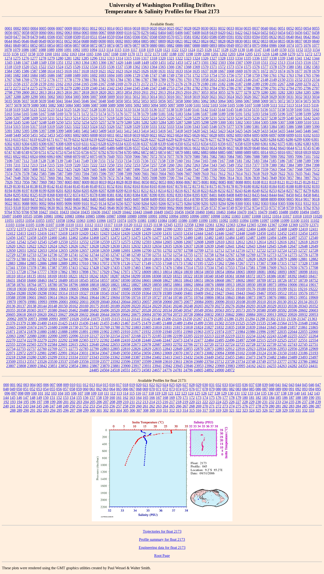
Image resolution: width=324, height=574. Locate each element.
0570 (170, 37)
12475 (136, 238)
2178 (187, 84)
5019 (196, 97)
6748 (17, 152)
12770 (261, 255)
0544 (102, 37)
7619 (264, 174)
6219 (93, 139)
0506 (51, 37)
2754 (179, 88)
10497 (6, 216)
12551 (73, 242)
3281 (273, 92)
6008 (94, 135)
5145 (230, 109)
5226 (170, 118)
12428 (136, 233)
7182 (247, 161)
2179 (196, 84)
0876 (128, 45)
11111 (79, 225)
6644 (290, 148)
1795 (196, 80)
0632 (273, 37)
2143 (222, 80)
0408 (196, 33)
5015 (162, 97)
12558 (94, 242)
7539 (170, 169)
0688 (85, 41)
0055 (315, 28)
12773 (271, 255)
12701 (157, 250)
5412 (128, 131)
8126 (307, 182)
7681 (128, 178)
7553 (230, 169)
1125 (200, 50)
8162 (128, 186)
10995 (184, 216)
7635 (298, 174)
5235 (247, 118)
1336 (256, 58)
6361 (264, 144)
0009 (68, 28)
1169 (123, 54)
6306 (42, 144)
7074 (162, 156)
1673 (273, 71)
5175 (111, 114)
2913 (162, 92)
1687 (59, 75)
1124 (191, 50)
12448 (240, 233)
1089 (51, 50)
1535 (102, 67)
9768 (34, 212)
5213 (68, 118)
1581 (298, 67)
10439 (116, 212)
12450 (261, 233)
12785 (73, 259)
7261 (179, 165)
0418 (204, 33)
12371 (314, 225)
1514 (290, 63)
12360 (199, 225)
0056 (8, 33)
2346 (145, 88)
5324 (93, 127)
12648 (303, 246)
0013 (102, 28)
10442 (127, 212)
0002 (17, 28)
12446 (219, 233)
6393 (17, 148)
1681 (8, 75)
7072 (153, 156)
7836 (247, 178)
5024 (230, 97)
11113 (98, 225)
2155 (8, 84)
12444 (198, 233)
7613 (230, 174)
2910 (136, 92)
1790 (170, 80)
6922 (17, 156)
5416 (162, 131)
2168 (111, 84)
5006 (85, 97)
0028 (187, 28)
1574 (239, 67)
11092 (223, 221)
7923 (315, 178)
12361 (209, 225)
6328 (102, 144)
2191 (273, 84)
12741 (73, 255)
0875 (119, 45)
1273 (317, 54)
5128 (93, 109)
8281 (315, 191)
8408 (230, 195)
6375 (281, 144)
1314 (119, 58)
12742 (83, 255)
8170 (179, 186)
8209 (119, 191)
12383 (115, 229)
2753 (170, 88)
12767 (230, 255)
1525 (68, 67)
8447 (281, 195)
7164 (196, 161)
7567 (290, 169)
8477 (60, 199)
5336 (187, 127)
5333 (170, 127)
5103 (214, 105)
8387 (145, 195)
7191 (8, 165)
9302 (256, 203)
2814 (51, 92)
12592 (136, 242)
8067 (188, 182)
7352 (239, 165)
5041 (59, 101)
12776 (303, 255)
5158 (281, 109)
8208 (111, 191)
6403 (68, 148)
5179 (145, 114)
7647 (8, 178)
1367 (111, 63)
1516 (307, 63)
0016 (128, 28)
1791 (179, 80)
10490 (294, 212)
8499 (153, 199)
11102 (314, 221)
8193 (315, 186)
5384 (273, 127)
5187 (204, 114)
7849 (273, 178)
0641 (298, 37)
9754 (256, 208)
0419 (213, 33)
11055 (40, 221)
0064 (77, 33)
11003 (236, 216)
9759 (290, 208)
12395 (188, 229)
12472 (115, 238)
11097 (264, 221)
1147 (258, 50)
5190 (230, 114)
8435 (256, 195)
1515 (298, 63)
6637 (230, 148)
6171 (50, 139)
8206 (94, 191)
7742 (187, 178)
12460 (52, 238)
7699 (162, 178)
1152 (299, 50)
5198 (298, 114)
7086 (247, 156)
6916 (281, 152)
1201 (214, 54)
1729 (136, 75)
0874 (111, 45)
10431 (54, 212)
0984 (264, 45)
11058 (60, 221)
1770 (34, 80)
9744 (222, 208)
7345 (222, 165)
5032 (298, 97)
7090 (273, 156)
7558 (256, 169)
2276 (42, 88)
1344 (315, 58)
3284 (298, 92)
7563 (273, 169)
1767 (8, 80)
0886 (179, 45)
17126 (125, 263)
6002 (77, 135)
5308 (290, 122)
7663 (68, 178)
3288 (17, 97)
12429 (146, 233)
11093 (233, 221)
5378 (239, 127)
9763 (315, 208)
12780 (21, 259)
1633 (179, 71)
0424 (256, 33)
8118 (273, 182)
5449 (17, 135)
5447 (315, 131)
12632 (136, 246)
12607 (188, 242)
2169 (119, 84)
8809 (213, 199)
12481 (198, 238)
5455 (60, 135)
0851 (25, 45)
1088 (42, 50)
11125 (147, 225)
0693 (128, 41)
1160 (48, 54)
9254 (111, 203)
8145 (76, 186)
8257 (290, 191)
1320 (162, 58)
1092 (76, 50)
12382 (105, 229)
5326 (111, 127)
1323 (187, 58)
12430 (157, 233)
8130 (17, 186)
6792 (102, 152)
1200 (206, 54)
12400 (219, 229)
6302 (8, 144)
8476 (51, 199)
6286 (289, 139)
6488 (119, 148)
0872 (93, 45)
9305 (282, 203)
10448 (148, 212)
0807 (153, 41)
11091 (213, 221)
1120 (158, 50)
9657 (145, 208)
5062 (204, 101)
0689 (93, 41)
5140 (187, 109)
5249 (51, 122)
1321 (170, 58)
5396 (34, 131)
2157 (25, 84)
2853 (119, 92)
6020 (145, 135)
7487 (128, 169)
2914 (170, 92)
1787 (145, 80)
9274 (171, 203)
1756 (230, 75)
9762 (307, 208)
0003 (25, 28)
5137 (162, 109)
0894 (222, 45)
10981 (48, 216)
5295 (196, 122)
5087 (94, 105)
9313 (315, 203)
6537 (136, 148)
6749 (25, 152)
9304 (273, 203)
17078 (115, 263)
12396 (199, 229)
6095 (256, 135)
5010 (119, 97)
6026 (196, 135)
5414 (145, 131)
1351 (60, 63)
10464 (231, 212)
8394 (187, 195)
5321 (68, 127)
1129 (233, 50)
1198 (189, 54)
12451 (271, 233)
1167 (106, 54)
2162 (59, 84)
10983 (69, 216)
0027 (179, 28)
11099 (284, 221)
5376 (222, 127)
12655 (63, 250)
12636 (177, 246)
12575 (125, 242)
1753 (204, 75)
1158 (31, 54)
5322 (76, 127)
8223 (204, 191)
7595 (94, 174)
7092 (281, 156)
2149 (273, 80)
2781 (187, 88)
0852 (34, 45)
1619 (93, 71)
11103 (9, 225)
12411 (313, 229)
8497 (136, 199)
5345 (204, 127)
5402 (85, 131)
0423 (247, 33)
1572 (222, 67)
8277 (298, 191)
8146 (85, 186)
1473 (196, 63)
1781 (93, 80)
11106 (39, 225)
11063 (80, 221)
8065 (171, 182)
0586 (213, 37)
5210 (42, 118)
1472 (188, 63)
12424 (115, 233)
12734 (42, 255)
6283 (264, 139)
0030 (204, 28)
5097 (171, 105)
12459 (42, 238)
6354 (204, 144)
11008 (256, 216)
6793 (111, 152)
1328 (222, 58)
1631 (162, 71)
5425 (239, 131)
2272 (8, 88)
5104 (223, 105)
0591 (230, 37)
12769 (250, 255)
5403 (94, 131)
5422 (213, 131)
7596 (102, 174)
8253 (273, 191)
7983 (51, 182)
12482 (209, 238)
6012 (119, 135)
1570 (204, 67)
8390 (153, 195)
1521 (34, 67)
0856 (68, 45)
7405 (25, 169)
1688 (68, 75)
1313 (111, 58)
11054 (29, 221)
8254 (281, 191)
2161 (51, 84)
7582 (34, 174)
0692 (119, 41)
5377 (230, 127)
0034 (239, 28)
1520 (25, 67)
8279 (307, 191)
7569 (307, 169)
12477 (157, 238)
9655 (136, 208)
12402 (240, 229)
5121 (33, 109)
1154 (316, 50)
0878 (145, 45)
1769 (25, 80)
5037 (25, 101)
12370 (303, 225)
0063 (68, 33)
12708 (188, 250)
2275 (34, 88)
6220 (102, 139)
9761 (298, 208)
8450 (290, 195)
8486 (111, 199)
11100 (294, 221)
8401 (213, 195)
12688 (115, 250)
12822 (188, 259)
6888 (239, 152)
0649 (42, 41)
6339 (162, 144)
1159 (40, 54)
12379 (73, 229)
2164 (76, 84)
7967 (34, 182)
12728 (313, 250)
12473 (125, 238)
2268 (290, 84)
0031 (213, 28)
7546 (187, 169)
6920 (315, 152)
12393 (178, 229)
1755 (222, 75)
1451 (162, 63)
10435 (85, 212)
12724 (282, 250)
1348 (34, 63)
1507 (239, 63)
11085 (172, 221)
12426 (125, 233)
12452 (282, 233)
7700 (170, 178)
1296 (93, 58)
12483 (219, 238)
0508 (68, 37)
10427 (43, 212)
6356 (222, 144)
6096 (264, 135)
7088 (256, 156)
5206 (8, 118)
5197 (290, 114)
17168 (167, 263)
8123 (290, 182)
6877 (170, 152)
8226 (213, 191)
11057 (50, 221)
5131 (110, 109)
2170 (128, 84)
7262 (187, 165)
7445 (93, 169)
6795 (128, 152)
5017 (179, 97)
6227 (153, 139)
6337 (145, 144)
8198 (34, 191)
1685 (42, 75)
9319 (25, 208)
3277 (239, 92)
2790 (264, 88)
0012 (93, 28)
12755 (188, 255)
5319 (51, 127)
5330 (145, 127)
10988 (121, 216)
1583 (315, 67)
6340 (170, 144)
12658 (94, 250)
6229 (170, 139)
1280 (59, 58)
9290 (196, 203)
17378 (31, 268)
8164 (145, 186)
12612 (240, 242)
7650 (25, 178)
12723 (271, 250)
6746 (315, 148)
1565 (162, 67)
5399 (60, 131)
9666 (179, 208)
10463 (221, 212)
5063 (213, 101)
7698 (153, 178)
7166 (213, 161)
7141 (76, 161)
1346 (17, 63)
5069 (264, 101)
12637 (188, 246)
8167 (170, 186)
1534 (93, 67)
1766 (315, 75)
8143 (59, 186)
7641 (307, 174)
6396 (34, 148)
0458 (315, 33)
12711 (209, 250)
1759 (256, 75)
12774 (282, 255)
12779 (10, 259)
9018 (315, 199)
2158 (34, 84)
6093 (239, 135)
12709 (199, 250)
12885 (31, 263)
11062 (70, 221)
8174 (204, 186)
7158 (162, 161)
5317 (34, 127)
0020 (153, 28)
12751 (157, 255)
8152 (111, 186)
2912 (153, 92)
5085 (77, 105)
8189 (298, 186)
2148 (264, 80)
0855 (59, 45)
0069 (119, 33)
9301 (247, 203)
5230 (204, 118)
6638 (239, 148)
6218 (84, 139)
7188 (298, 161)
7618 (256, 174)
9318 (17, 208)
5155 (255, 109)
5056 (162, 101)
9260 (136, 203)
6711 (298, 148)
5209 (34, 118)
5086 (86, 105)
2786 (230, 88)
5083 (60, 105)
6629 (171, 148)
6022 (162, 135)
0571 (179, 37)
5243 (315, 118)
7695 (145, 178)
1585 (17, 71)
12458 (31, 238)
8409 (239, 195)
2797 (315, 88)
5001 (42, 97)
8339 (42, 195)
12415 (31, 233)
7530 (162, 169)
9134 (102, 203)
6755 (76, 152)
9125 (94, 203)
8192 (307, 186)
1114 (109, 50)
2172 (145, 84)
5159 (290, 109)
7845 (264, 178)
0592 (239, 37)
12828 (250, 259)
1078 (8, 50)
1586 (25, 71)
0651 (59, 41)
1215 (257, 54)
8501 (162, 199)
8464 (8, 199)
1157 (23, 54)
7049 (111, 156)
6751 (42, 152)
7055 (119, 156)
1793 (187, 80)
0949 (230, 45)
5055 (153, 101)
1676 (290, 71)
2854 (128, 92)
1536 (111, 67)
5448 (8, 135)
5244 (8, 122)
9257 (128, 203)
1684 (34, 75)
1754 (213, 75)
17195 (198, 263)
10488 (283, 212)
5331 (153, 127)
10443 (137, 212)
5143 (213, 109)
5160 (298, 109)
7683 (136, 178)
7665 (76, 178)
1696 (128, 75)
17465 (136, 268)
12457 (21, 238)
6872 (145, 152)
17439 (125, 268)
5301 (230, 122)
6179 (67, 139)
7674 (119, 178)
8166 (162, 186)
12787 (94, 259)
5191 (239, 114)
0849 (17, 45)
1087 (33, 50)
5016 (170, 97)
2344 (128, 88)
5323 (85, 127)
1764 (298, 75)
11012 (266, 216)
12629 (104, 246)
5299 (213, 122)
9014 (298, 199)
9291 (205, 203)
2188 (247, 84)
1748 (162, 75)
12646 (282, 246)
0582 (196, 37)
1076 (307, 45)
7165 (204, 161)
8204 (77, 191)
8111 (264, 182)
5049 (111, 101)
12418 (63, 233)
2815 (60, 92)
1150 (283, 50)
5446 (307, 131)
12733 (31, 255)
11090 (203, 221)
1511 (264, 63)
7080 (196, 156)
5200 (315, 114)
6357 (230, 144)
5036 (17, 101)
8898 (264, 199)
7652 (34, 178)
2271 (315, 84)
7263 (196, 165)
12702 (167, 250)
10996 (194, 216)
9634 (77, 208)
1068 (281, 45)
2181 (213, 84)
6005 (85, 135)
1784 (119, 80)
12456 (10, 238)
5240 (290, 118)
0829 (230, 41)
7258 (162, 165)
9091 (34, 203)
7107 (17, 161)
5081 (43, 105)
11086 (182, 221)
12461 (63, 238)
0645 (17, 41)
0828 (222, 41)
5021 (213, 97)
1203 (232, 54)
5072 (281, 101)
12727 (303, 250)
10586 (38, 216)
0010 (77, 28)
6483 (85, 148)
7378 (264, 165)
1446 (128, 63)
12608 (199, 242)
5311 (315, 122)
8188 (290, 186)
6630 (179, 148)
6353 (196, 144)
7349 (230, 165)
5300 (222, 122)
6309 (68, 144)
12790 (115, 259)
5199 (307, 114)
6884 (213, 152)
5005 (77, 97)
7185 (273, 161)
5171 (76, 114)
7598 (119, 174)
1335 (247, 58)
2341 (102, 88)
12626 (73, 246)
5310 (307, 122)
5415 (153, 131)
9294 (222, 203)
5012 (136, 97)
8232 (222, 191)
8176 (222, 186)
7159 (170, 161)
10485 (273, 212)
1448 (136, 63)
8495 (128, 199)
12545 (42, 242)
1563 (145, 67)
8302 (25, 195)
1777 (59, 80)
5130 (102, 109)
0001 (8, 28)
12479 (177, 238)
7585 (42, 174)
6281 (247, 139)
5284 (162, 122)
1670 (247, 71)
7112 (25, 161)
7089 (264, 156)
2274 (25, 88)
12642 (240, 246)
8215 (170, 191)
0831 (247, 41)
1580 (290, 67)
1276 (25, 58)
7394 (307, 165)
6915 (273, 152)
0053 (298, 28)
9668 (188, 208)
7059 (128, 156)
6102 (307, 135)
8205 (85, 191)
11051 (9, 221)
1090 (59, 50)
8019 (102, 182)
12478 (167, 238)
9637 (85, 208)
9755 (264, 208)
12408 (282, 229)
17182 (188, 263)
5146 (238, 109)
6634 (213, 148)
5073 (290, 101)
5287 (179, 122)
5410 (111, 131)
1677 (298, 71)
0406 (179, 33)
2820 (102, 92)
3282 (281, 92)
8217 (187, 191)
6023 (170, 135)
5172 (85, 114)
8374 (76, 195)
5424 (230, 131)
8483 (94, 199)
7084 (230, 156)
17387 (52, 268)
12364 (241, 225)
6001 (68, 135)
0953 (239, 45)
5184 (187, 114)
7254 (145, 165)
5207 (17, 118)
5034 (315, 97)
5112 (282, 105)
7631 (290, 174)
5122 (42, 109)
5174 (102, 114)
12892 (73, 263)
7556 (239, 169)
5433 (264, 131)
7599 (128, 174)
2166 (93, 84)
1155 (6, 54)
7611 (213, 174)
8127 (315, 182)
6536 (128, 148)
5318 (42, 127)
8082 (214, 182)
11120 (127, 225)
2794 (290, 88)
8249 (256, 191)
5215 (85, 118)
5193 (256, 114)
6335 (128, 144)
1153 (307, 50)
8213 (153, 191)
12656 (73, 250)
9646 (111, 208)
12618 (303, 242)
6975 (93, 156)
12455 (313, 233)
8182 (256, 186)
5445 (298, 131)
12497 (292, 238)
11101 (304, 221)
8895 (247, 199)
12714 (230, 250)
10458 (189, 212)
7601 (145, 174)
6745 (307, 148)
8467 (17, 199)
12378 (63, 229)
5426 (247, 131)
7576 (17, 174)
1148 (266, 50)
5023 (222, 97)
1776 (51, 80)
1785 (128, 80)
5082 (52, 105)
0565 (128, 37)
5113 (290, 105)
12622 (31, 246)
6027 (204, 135)
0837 (298, 41)
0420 (222, 33)
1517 (315, 63)
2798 (8, 92)
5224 (153, 118)
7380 (273, 165)
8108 (256, 182)
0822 (187, 41)
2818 (85, 92)
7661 (59, 178)
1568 (187, 67)
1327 (213, 58)
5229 (196, 118)
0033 (230, 28)
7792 (213, 178)
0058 (25, 33)
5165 (25, 114)
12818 (146, 259)
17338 (313, 263)
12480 (188, 238)
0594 (256, 37)
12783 (52, 259)
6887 (230, 152)
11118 (118, 225)
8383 (128, 195)
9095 (60, 203)
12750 (146, 255)
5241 (298, 118)
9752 (247, 208)
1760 (264, 75)
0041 (273, 28)
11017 (287, 216)
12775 (292, 255)
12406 (261, 229)
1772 (42, 80)
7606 (179, 174)
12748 (125, 255)
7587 (60, 174)
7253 (136, 165)
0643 (315, 37)
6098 (281, 135)
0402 (153, 33)
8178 (230, 186)
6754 (68, 152)
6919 (307, 152)
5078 (18, 105)
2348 (162, 88)
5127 (85, 109)
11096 (254, 221)
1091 (68, 50)
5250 (60, 122)
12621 (21, 246)
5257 (102, 122)
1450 (153, 63)
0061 (51, 33)
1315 (128, 58)
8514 (187, 199)
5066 (239, 101)
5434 (273, 131)
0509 (77, 37)
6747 (8, 152)
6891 (256, 152)
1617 (76, 71)
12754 (177, 255)
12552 (84, 242)
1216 (266, 54)
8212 (145, 191)
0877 (136, 45)
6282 (255, 139)
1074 (290, 45)
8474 (42, 199)
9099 (77, 203)
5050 (119, 101)
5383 (264, 127)
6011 (111, 135)
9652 (128, 208)
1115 (117, 50)
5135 (144, 109)
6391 (315, 144)
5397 (42, 131)
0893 (213, 45)
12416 (42, 233)
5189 (222, 114)
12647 (292, 246)
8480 (68, 199)
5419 (187, 131)
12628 (94, 246)
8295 (17, 195)
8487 (119, 199)
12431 (167, 233)
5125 (68, 109)
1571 (213, 67)
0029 (196, 28)
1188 (172, 54)
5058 (179, 101)
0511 (93, 37)
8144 (68, 186)
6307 (51, 144)
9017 (307, 199)
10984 (79, 216)
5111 (273, 105)
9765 (17, 212)
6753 (59, 152)
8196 (17, 191)
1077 (315, 45)
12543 (32, 242)
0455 (290, 33)
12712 (219, 250)
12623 (42, 246)
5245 (17, 122)
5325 (102, 127)
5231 (213, 118)
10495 (314, 212)
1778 (68, 80)
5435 (281, 131)
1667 (222, 71)
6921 (8, 156)
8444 (273, 195)
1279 (51, 58)
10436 (95, 212)
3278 (247, 92)
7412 (42, 169)
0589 (222, 37)
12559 (105, 242)
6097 (273, 135)
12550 (63, 242)
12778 (313, 255)
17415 (73, 268)
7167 (221, 161)
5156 (264, 109)
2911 (145, 92)
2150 (281, 80)
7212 (25, 165)
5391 (8, 131)
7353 (247, 165)
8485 (102, 199)
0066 (94, 33)
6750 (34, 152)
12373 (21, 229)
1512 (273, 63)
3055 (222, 92)
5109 (265, 105)
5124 (59, 109)
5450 (25, 135)
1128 (224, 50)
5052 (136, 101)
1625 (136, 71)
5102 (205, 105)
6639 (247, 148)
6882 (196, 152)
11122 (137, 225)
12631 (125, 246)
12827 (240, 259)
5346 (213, 127)
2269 (298, 84)
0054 (307, 28)
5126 (76, 109)
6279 (230, 139)
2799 (17, 92)
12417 (52, 233)
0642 (307, 37)
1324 (196, 58)
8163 (136, 186)
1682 (17, 75)
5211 (51, 118)
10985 (90, 216)
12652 (32, 250)
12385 (136, 229)
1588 (42, 71)
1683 (25, 75)
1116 (126, 50)
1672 (264, 71)
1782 (102, 80)
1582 (307, 67)
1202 (223, 54)
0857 (76, 45)
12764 (219, 255)
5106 (240, 105)
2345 (136, 88)
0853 (42, 45)
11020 (317, 216)
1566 (170, 67)
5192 (247, 114)
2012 (213, 80)
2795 (298, 88)
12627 (83, 246)
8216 (179, 191)
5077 (9, 105)
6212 (76, 139)
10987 (111, 216)
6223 (119, 139)
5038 (34, 101)
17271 (250, 263)
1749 (170, 75)
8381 (111, 195)
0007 (60, 28)
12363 (230, 225)
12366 (262, 225)
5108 (257, 105)
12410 (303, 229)
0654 (76, 41)
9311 (298, 203)
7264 (204, 165)
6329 (111, 144)
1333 (230, 58)
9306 (290, 203)
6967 (59, 156)
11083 (152, 221)
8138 (34, 186)
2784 (213, 88)
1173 (156, 54)
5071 (273, 101)
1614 (51, 71)
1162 (65, 54)
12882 (313, 259)
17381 (42, 268)
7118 (33, 161)
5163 (8, 114)
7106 (8, 161)
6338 (153, 144)
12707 (178, 250)
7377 (256, 165)
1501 (205, 63)
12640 (219, 246)
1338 (273, 58)
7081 (204, 156)
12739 (63, 255)
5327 (119, 127)
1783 (111, 80)
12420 (83, 233)
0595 (264, 37)
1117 (134, 50)
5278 (111, 122)
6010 (102, 135)
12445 (209, 233)
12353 (178, 225)
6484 (94, 148)
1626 (145, 71)
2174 (162, 84)
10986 (100, 216)
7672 (111, 178)
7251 (119, 165)
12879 (282, 259)
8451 (298, 195)
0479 (34, 37)
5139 (179, 109)
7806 (222, 178)
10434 (74, 212)
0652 (68, 41)
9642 (94, 208)
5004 (68, 97)
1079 (16, 50)
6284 (272, 139)
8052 (154, 182)
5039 (42, 101)
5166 (34, 114)
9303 (264, 203)
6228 (161, 139)
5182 (170, 114)
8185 (281, 186)
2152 (298, 80)
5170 (68, 114)
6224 (127, 139)
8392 (170, 195)
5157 (273, 109)
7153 (119, 161)
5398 (51, 131)
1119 (150, 50)
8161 (119, 186)
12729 (10, 255)
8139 (42, 186)
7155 (136, 161)
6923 (25, 156)
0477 (17, 37)
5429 (256, 131)
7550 (213, 169)
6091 (222, 135)
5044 (68, 101)
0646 (25, 41)
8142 (51, 186)
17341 (10, 268)
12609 (209, 242)
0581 (187, 37)
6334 (119, 144)
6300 (306, 139)
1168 (114, 54)
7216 (59, 165)
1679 (315, 71)
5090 (120, 105)
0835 (281, 41)
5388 (298, 127)
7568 (298, 169)
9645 (102, 208)
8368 (51, 195)
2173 (153, 84)
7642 (315, 174)
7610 (205, 174)
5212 (59, 118)
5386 (290, 127)
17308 (271, 263)
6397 (42, 148)
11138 (157, 225)
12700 (146, 250)
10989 (132, 216)
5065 (230, 101)
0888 (196, 45)
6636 (222, 148)
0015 (119, 28)
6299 (298, 139)
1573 (230, 67)
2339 (85, 88)
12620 (10, 246)
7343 (213, 165)
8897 (256, 199)
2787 (239, 88)
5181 (162, 114)
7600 (136, 174)
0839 (307, 41)
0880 (153, 45)
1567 (179, 67)
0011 (85, 28)
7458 (111, 169)
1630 (153, 71)
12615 (271, 242)
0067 (102, 33)
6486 (111, 148)
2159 (42, 84)
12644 (261, 246)
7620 (273, 174)
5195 (273, 114)
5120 (25, 109)
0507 (60, 37)
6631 (188, 148)
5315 (17, 127)
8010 (94, 182)
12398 (209, 229)
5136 (153, 109)
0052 (290, 28)
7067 (145, 156)
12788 (104, 259)
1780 (85, 80)
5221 (128, 118)
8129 (8, 186)
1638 (213, 71)
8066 (179, 182)
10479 (262, 212)
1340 (290, 58)
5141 (196, 109)
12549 (52, 242)
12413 (21, 233)
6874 (162, 152)
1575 (247, 67)
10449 (158, 212)
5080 (35, 105)
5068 (256, 101)
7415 (51, 169)
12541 (11, 242)
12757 (198, 255)
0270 (136, 33)
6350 (179, 144)
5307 (282, 122)
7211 (17, 165)
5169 (59, 114)
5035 (8, 101)
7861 (298, 178)
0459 (8, 37)
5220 (119, 118)
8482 (85, 199)
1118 (142, 50)
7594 (85, 174)
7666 (85, 178)
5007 (94, 97)
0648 (34, 41)
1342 (307, 58)
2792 (281, 88)
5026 (247, 97)
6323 (93, 144)
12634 (157, 246)
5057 (170, 101)
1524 (59, 67)
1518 (8, 67)
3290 (34, 97)
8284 (8, 195)
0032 (222, 28)
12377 (52, 229)
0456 (298, 33)
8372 (68, 195)
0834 (273, 41)
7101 (307, 156)
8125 (298, 182)
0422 (239, 33)
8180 (247, 186)
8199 (42, 191)
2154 (315, 80)
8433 (247, 195)
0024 (162, 28)
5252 (77, 122)
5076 (315, 101)
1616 (68, 71)
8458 (307, 195)
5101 (197, 105)
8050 (145, 182)
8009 (85, 182)
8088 (239, 182)
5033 (307, 97)
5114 (298, 105)
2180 (204, 84)
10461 (210, 212)
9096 (68, 203)
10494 (304, 212)
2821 (111, 92)
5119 (16, 109)
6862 (136, 152)
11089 (193, 221)
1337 (264, 58)
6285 (281, 139)
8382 (119, 195)
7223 (102, 165)
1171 (139, 54)
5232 (222, 118)
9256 (119, 203)
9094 (51, 203)
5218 (111, 118)
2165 (85, 84)
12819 (157, 259)
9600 (34, 208)
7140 (68, 161)
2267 (281, 84)
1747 (153, 75)
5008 (102, 97)
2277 (51, 88)
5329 (136, 127)
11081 (142, 221)
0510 (85, 37)
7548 (204, 169)
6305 (34, 144)
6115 (17, 139)
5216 (93, 118)
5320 (59, 127)
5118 (8, 109)
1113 (101, 50)
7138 (51, 161)
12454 (303, 233)
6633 (205, 148)
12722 (261, 250)
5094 (154, 105)
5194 (264, 114)
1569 (196, 67)
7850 (281, 178)
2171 (136, 84)
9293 (213, 203)
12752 (167, 255)
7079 (187, 156)
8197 (25, 191)
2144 (230, 80)
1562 (136, 67)
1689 (76, 75)
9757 (273, 208)
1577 (264, 67)
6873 (153, 152)
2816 (68, 92)
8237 (230, 191)
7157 (153, 161)
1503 (222, 63)
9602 (42, 208)
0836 (290, 41)
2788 (247, 88)
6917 (290, 152)
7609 (196, 174)
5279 (119, 122)
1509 (247, 63)
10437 (106, 212)
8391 (162, 195)
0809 (162, 41)
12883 (10, 263)
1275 (17, 58)
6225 (136, 139)
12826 (230, 259)
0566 (136, 37)
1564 (153, 67)
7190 (315, 161)
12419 (73, 233)
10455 (168, 212)
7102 (315, 156)
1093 (85, 50)
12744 (94, 255)
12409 (292, 229)
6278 (221, 139)
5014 (153, 97)
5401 (77, 131)
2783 (204, 88)
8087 (231, 182)
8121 (281, 182)
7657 (42, 178)
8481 (77, 199)
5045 (76, 101)
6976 (102, 156)
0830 (239, 41)
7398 (315, 165)
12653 (42, 250)
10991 (152, 216)
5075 (307, 101)
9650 (119, 208)
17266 (230, 263)
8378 (93, 195)
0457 (307, 33)
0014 (111, 28)
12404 (251, 229)
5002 (51, 97)
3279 (256, 92)
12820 (167, 259)
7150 (93, 161)
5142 (204, 109)
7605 (171, 174)
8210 (128, 191)
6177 (59, 139)
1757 (239, 75)
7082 (213, 156)
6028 (213, 135)
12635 (167, 246)
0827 (213, 41)
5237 (264, 118)
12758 (209, 255)
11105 (29, 225)
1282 (76, 58)
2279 (68, 88)
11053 (19, 221)
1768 (17, 80)
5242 (307, 118)
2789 (256, 88)
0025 (170, 28)
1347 (25, 63)
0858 (85, 45)
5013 (145, 97)
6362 (273, 144)
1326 (204, 58)
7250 (111, 165)
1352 (68, 63)
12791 (125, 259)
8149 (93, 186)
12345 (168, 225)
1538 (128, 67)
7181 (238, 161)
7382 (281, 165)
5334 (179, 127)
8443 (264, 195)
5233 (230, 118)
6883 (204, 152)
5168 (51, 114)
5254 (85, 122)
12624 (52, 246)
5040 (51, 101)
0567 (145, 37)
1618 (85, 71)
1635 (196, 71)
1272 (308, 54)
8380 (102, 195)
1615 (59, 71)
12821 (177, 259)
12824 (209, 259)
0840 (315, 41)
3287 (8, 97)
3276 (230, 92)
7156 (144, 161)
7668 (93, 178)
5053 (145, 101)
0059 (34, 33)
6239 (178, 139)
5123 (51, 109)
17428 (94, 268)
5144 (221, 109)
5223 (145, 118)
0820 (170, 41)
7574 (8, 174)
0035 (247, 28)
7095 (290, 156)
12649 (313, 246)
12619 (313, 242)
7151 (102, 161)
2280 (76, 88)
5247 (34, 122)
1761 (273, 75)
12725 (292, 250)
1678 (307, 71)
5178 (136, 114)
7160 (179, 161)
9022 (8, 203)
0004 (34, 28)
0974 (247, 45)
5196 (281, 114)
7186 (281, 161)
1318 (153, 58)
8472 (34, 199)
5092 (137, 105)
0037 (256, 28)
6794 (119, 152)
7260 (170, 165)
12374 (32, 229)
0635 (281, 37)
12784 (63, 259)
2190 (264, 84)
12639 (209, 246)
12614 (261, 242)
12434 (188, 233)
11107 (49, 225)
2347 (153, 88)
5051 (128, 101)
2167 (102, 84)
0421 (230, 33)
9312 (307, 203)
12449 (250, 233)
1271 (300, 54)
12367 (272, 225)
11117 (108, 225)
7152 (110, 161)
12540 (313, 238)
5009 (111, 97)
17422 (83, 268)
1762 (281, 75)
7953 (17, 182)
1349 (42, 63)
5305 (264, 122)
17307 (261, 263)
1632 (170, 71)
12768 (240, 255)
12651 (21, 250)
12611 (230, 242)
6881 (187, 152)
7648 (17, 178)
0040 (264, 28)
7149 (85, 161)
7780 (196, 178)
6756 (85, 152)
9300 (239, 203)
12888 (52, 263)
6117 (25, 139)
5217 (102, 118)
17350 (21, 268)
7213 (34, 165)
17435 (115, 268)
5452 (42, 135)
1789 (162, 80)
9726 (204, 208)
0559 (111, 37)
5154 (247, 109)
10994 (173, 216)
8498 (145, 199)
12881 (303, 259)
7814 (230, 178)
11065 (91, 221)
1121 (166, 50)
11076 (131, 221)
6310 (77, 144)
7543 (179, 169)
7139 (59, 161)
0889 (204, 45)
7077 (170, 156)
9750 (239, 208)
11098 (274, 221)
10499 (17, 216)
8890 (239, 199)
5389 (307, 127)
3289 (25, 97)
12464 (83, 238)
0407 (187, 33)
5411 (119, 131)
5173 (93, 114)
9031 (17, 203)
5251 (68, 122)
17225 (209, 263)
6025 (187, 135)
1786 (136, 80)
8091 (248, 182)
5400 (68, 131)
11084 (162, 221)
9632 (68, 208)
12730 (21, 255)
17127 (136, 263)
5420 (196, 131)
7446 (102, 169)
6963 (51, 156)
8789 (196, 199)
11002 (225, 216)
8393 (179, 195)
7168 (230, 161)
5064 (222, 101)
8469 (25, 199)
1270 (291, 54)
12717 (250, 250)
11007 (246, 216)
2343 (119, 88)
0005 (42, 28)
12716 (240, 250)
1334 (239, 58)
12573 (115, 242)
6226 (144, 139)
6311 (85, 144)
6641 (264, 148)
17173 (177, 263)
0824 (204, 41)
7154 (127, 161)
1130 (241, 50)
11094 (244, 221)
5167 (42, 114)
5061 (196, 101)
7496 (136, 169)
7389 (298, 165)
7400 (8, 169)
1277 (34, 58)
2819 (94, 92)
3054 (213, 92)
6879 (179, 152)
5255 (94, 122)
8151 (102, 186)
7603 (153, 174)
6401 (60, 148)
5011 (128, 97)
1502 (213, 63)
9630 (51, 208)
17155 (157, 263)
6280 (238, 139)
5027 (256, 97)
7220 (76, 165)
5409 (102, 131)
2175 (170, 84)
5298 (205, 122)
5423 (222, 131)
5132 (119, 109)
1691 (85, 75)
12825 (219, 259)
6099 (290, 135)
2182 (222, 84)
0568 (153, 37)
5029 (273, 97)
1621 (102, 71)
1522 (42, 67)
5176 (119, 114)
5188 (213, 114)
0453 (273, 33)
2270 (307, 84)
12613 (250, 242)
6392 (8, 148)
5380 (247, 127)
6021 (153, 135)
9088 (25, 203)
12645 (271, 246)
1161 (56, 54)
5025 (239, 97)
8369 (59, 195)
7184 (264, 161)
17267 (240, 263)
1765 (307, 75)
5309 (299, 122)
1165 (89, 54)
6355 (213, 144)
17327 (292, 263)
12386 (146, 229)
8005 (68, 182)
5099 (180, 105)
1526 (76, 67)
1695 (119, 75)
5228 (187, 118)
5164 (17, 114)
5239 (281, 118)
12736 (52, 255)
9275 (179, 203)
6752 (51, 152)
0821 (179, 41)
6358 (239, 144)
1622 (111, 71)
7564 (281, 169)
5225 (162, 118)
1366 (102, 63)
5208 (25, 118)
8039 (128, 182)
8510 (171, 199)
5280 (128, 122)
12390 (167, 229)
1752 (196, 75)
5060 (187, 101)
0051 (281, 28)
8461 (315, 195)
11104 (19, 225)
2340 (93, 88)
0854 (51, 45)
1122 (175, 50)
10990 (142, 216)
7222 (93, 165)
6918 (298, 152)
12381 (94, 229)
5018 (187, 97)
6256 (187, 139)
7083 (222, 156)
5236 (256, 118)
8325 (34, 195)
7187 (290, 161)
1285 (85, 58)
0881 (162, 45)
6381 (290, 144)
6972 (85, 156)
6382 (298, 144)
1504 (230, 63)
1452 (171, 63)
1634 (187, 71)
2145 (239, 80)
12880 (292, 259)
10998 (215, 216)
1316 (136, 58)
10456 (179, 212)
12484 (230, 238)
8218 (196, 191)
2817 (77, 92)
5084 (69, 105)
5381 (256, 127)
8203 (68, 191)
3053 (204, 92)
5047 (93, 101)
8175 (213, 186)
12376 (42, 229)
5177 (128, 114)
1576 (256, 67)
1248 (274, 54)
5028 (264, 97)
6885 (222, 152)
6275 (195, 139)
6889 (247, 152)
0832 (256, 41)
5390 (315, 127)
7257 (153, 165)
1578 (273, 67)
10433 (64, 212)
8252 (264, 191)
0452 (264, 33)
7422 (59, 169)
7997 (60, 182)
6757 (93, 152)
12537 (303, 238)
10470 (241, 212)
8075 (196, 182)
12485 (240, 238)
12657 (84, 250)
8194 (8, 191)
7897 (307, 178)
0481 (42, 37)
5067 (247, 101)
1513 (281, 63)
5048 (102, 101)
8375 (85, 195)
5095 (163, 105)
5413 (136, 131)
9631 (60, 208)
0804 (136, 41)
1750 (179, 75)
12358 (189, 225)
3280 (264, 92)
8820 (222, 199)
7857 (290, 178)
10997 (205, 216)
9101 (85, 203)
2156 (17, 84)
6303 (17, 144)
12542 (21, 242)
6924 (34, 156)
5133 (127, 109)
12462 (73, 238)
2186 (230, 84)
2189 (256, 84)
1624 (128, 71)
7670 (102, 178)
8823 (230, 199)
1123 (183, 50)
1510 (256, 63)
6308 (60, 144)
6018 (128, 135)
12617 (292, 242)
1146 (249, 50)
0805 (145, 41)
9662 (171, 208)
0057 (17, 33)
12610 (219, 242)
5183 (179, 114)
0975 (256, 45)
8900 (281, 199)
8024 (111, 182)
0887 (187, 45)
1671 (256, 71)
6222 (110, 139)
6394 (25, 148)
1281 (68, 58)
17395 (63, 268)
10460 (200, 212)
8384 (136, 195)
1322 (179, 58)
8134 (25, 186)
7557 (247, 169)
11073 (111, 221)
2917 (196, 92)
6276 (204, 139)
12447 (230, 233)
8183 (264, 186)
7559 (264, 169)
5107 (248, 105)
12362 (220, 225)
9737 (213, 208)
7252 (128, 165)
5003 (60, 97)
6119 (33, 139)
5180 (153, 114)
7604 (162, 174)
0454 (281, 33)
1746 (145, 75)
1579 (281, 67)
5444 (290, 131)
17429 (104, 268)
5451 (34, 135)
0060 (42, 33)
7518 (153, 169)
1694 (111, 75)
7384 (290, 165)
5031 (290, 97)
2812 (34, 92)
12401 (230, 229)
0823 (196, 41)
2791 (273, 88)
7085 (239, 156)
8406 (222, 195)
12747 (115, 255)
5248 (42, 122)
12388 (157, 229)
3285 (307, 92)
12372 (11, 229)
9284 (188, 203)
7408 (34, 169)
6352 (187, 144)
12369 (293, 225)
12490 (261, 238)
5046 (85, 101)
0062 (60, 33)
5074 (298, 101)
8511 (179, 199)
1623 (119, 71)
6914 (264, 152)
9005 (290, 199)
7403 (17, 169)
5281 (136, 122)
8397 (204, 195)
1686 (51, 75)
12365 (251, 225)
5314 (8, 127)
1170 (131, 54)
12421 (94, 233)
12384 (125, 229)
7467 (119, 169)
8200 (51, 191)
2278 (59, 88)
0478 (25, 37)
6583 (153, 148)
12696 (136, 250)
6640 (256, 148)
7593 (77, 174)
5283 (153, 122)
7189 (307, 161)
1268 (283, 54)
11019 (307, 216)
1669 (239, 71)
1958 (204, 80)
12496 (282, 238)
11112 (88, 225)
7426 (76, 169)
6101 (298, 135)
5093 (146, 105)
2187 (239, 84)
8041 (137, 182)
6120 (42, 139)
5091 (129, 105)
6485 (102, 148)
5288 (188, 122)
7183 (255, 161)
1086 (25, 50)
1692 (93, 75)
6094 (247, 135)
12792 (136, 259)
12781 (31, 259)
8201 (60, 191)
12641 (230, 246)
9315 (8, 208)
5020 (204, 97)
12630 (115, 246)
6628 (162, 148)
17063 (94, 263)
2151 (290, 80)
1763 (290, 75)
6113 (8, 139)
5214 (76, 118)
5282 (145, 122)
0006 (51, 28)
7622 (281, 174)
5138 (170, 109)
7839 (256, 178)
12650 (11, 250)
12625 (63, 246)
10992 (163, 216)
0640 (290, 37)
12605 (167, 242)
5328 (128, 127)
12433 (177, 233)
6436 (77, 148)
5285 (171, 122)
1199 (197, 54)
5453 (51, 135)
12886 (42, 263)
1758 (247, 75)
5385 (281, 127)
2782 (196, 88)
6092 (230, 135)
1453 (179, 63)
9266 (162, 203)
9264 (145, 203)
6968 (68, 156)
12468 (94, 238)
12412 (10, 233)
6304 (25, 144)
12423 (104, 233)
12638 (198, 246)
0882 (170, 45)
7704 (179, 178)
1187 (164, 54)
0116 (128, 33)
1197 (181, 54)
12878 (271, 259)
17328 (303, 263)
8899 (273, 199)
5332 (162, 127)
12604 (157, 242)
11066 (101, 221)
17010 (83, 263)
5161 (307, 109)
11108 (59, 225)
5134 (136, 109)
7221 (85, 165)
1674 (281, 71)
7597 (111, 174)
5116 (315, 105)
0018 (136, 28)
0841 (8, 45)
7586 (51, 174)
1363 (77, 63)
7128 (42, 161)
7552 (222, 169)
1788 (153, 80)
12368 (282, 225)
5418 (179, 131)
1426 (119, 63)
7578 (25, 174)
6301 (315, 139)
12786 (83, 259)
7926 (9, 182)
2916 (187, 92)
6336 (136, 144)
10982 (59, 216)
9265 (153, 203)
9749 (230, 208)
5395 (25, 131)
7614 (239, 174)
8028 (120, 182)
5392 (17, 131)
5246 (25, 122)
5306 (273, 122)
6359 (247, 144)
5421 (204, 131)
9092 (42, 203)
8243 (239, 191)
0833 (264, 41)
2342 (111, 88)
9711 (196, 208)
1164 (81, 54)
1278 (42, 58)
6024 (179, 135)
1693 (102, 75)
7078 (179, 156)
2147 (256, 80)
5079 (26, 105)
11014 (276, 216)
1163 (73, 54)
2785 (222, 88)
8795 (204, 199)
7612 (222, 174)
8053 (162, 182)
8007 (77, 182)
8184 (273, 186)
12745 (104, 255)
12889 (63, 263)
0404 (162, 33)
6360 (256, 144)
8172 (187, 186)
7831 (239, 178)
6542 (145, 148)
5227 (179, 118)
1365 (94, 63)
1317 (145, 58)
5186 (196, 114)
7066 (136, 156)
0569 (162, 37)
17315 (282, 263)
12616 (282, 242)
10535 (27, 216)
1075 (298, 45)
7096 (298, 156)
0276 (145, 33)
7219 (68, 165)
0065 (85, 33)
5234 (239, 118)
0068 (111, 33)
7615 (247, 174)
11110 (69, 225)
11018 (297, 216)
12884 (21, 263)
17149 (146, 263)
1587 (34, 71)
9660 (162, 208)
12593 (146, 242)
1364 (85, 63)
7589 (68, 174)
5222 (136, 118)
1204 (240, 54)
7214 (42, 165)
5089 (112, 105)
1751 (187, 75)
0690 (102, 41)
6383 (307, 144)
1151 (291, 50)
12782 (42, 259)
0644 (8, 41)
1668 (230, 71)
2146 (247, 80)
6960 (42, 156)
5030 (281, 97)
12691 (125, 250)
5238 (273, 118)
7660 (51, 178)
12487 (250, 238)
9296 (230, 203)
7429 (85, 169)
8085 (222, 182)
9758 (281, 208)
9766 (25, 212)
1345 (8, 63)
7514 (145, 169)
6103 (315, 135)
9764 (8, 212)
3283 (290, 92)
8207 (102, 191)
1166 (98, 54)
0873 (102, 45)
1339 (281, 58)
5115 (306, 105)
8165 (153, 186)
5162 (315, 109)
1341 (298, 58)
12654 (52, 250)
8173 (196, 186)
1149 (274, 50)
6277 (213, 139)
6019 (136, 135)
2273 (17, 88)
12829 (261, 259)
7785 (204, 178)
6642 (273, 148)
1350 (51, 63)
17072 (104, 263)
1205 (249, 54)
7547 (196, 169)
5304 (256, 122)
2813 (42, 92)
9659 (153, 208)
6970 (76, 156)
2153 (307, 80)
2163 (68, 84)
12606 (178, 242)
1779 (76, 80)
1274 (8, 58)
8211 (136, 191)
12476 (146, 238)
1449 (145, 63)
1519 (17, 67)
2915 (179, 92)
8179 (239, 186)
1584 (8, 71)
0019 (145, 28)
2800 (25, 92)
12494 (271, 238)
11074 (121, 221)
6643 (282, 148)
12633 (146, 246)
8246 (247, 191)
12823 (198, 259)
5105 (231, 105)
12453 (292, 233)
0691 (111, 41)
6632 (196, 148)
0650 (51, 41)
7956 (26, 182)
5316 (25, 127)
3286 (315, 92)
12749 (136, 255)
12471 (104, 238)
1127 (216, 50)
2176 (179, 84)
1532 (85, 67)
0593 (247, 37)
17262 (219, 263)
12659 (105, 250)
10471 (252, 212)
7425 (68, 169)
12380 (84, 229)
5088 (103, 105)
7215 (51, 165)
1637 (204, 71)
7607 (188, 174)
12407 (272, 229)
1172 (148, 54)
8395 (196, 195)
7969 (43, 182)
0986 (273, 45)
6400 (51, 148)
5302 (239, 122)
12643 (250, 246)
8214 (162, 191)
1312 (102, 58)
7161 (187, 161)
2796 (307, 88)
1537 (119, 67)
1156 (15, 54)
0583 (204, 37)
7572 (315, 169)
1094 (93, 50)
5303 (247, 122)
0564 (119, 37)
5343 (196, 127)
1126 (208, 50)
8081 (205, 182)
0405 (170, 33)
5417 (170, 131)
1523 (51, 67)
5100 (188, 105)
